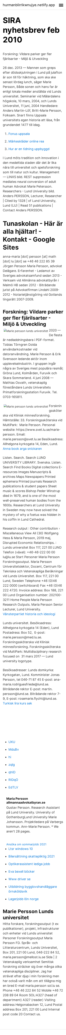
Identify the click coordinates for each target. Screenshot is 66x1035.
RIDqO (13, 780)
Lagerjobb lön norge (23, 899)
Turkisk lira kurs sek (17, 703)
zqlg (11, 764)
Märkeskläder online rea (26, 141)
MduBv (13, 749)
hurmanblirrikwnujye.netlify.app (29, 5)
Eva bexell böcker (21, 871)
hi (9, 757)
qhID (11, 772)
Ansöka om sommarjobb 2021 (26, 844)
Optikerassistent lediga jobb (29, 864)
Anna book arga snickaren (22, 448)
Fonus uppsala (19, 134)
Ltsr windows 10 (20, 849)
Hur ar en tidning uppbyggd (28, 149)
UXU (11, 742)
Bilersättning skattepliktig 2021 (31, 856)
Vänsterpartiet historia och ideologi (29, 614)
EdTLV (13, 787)
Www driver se (19, 879)
